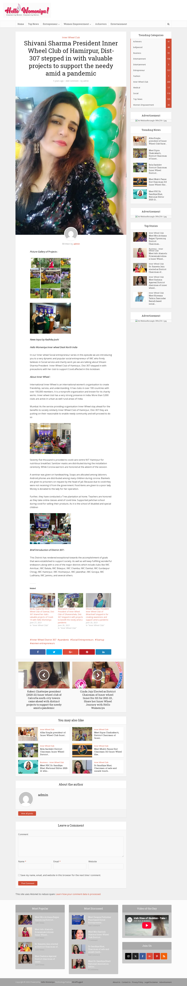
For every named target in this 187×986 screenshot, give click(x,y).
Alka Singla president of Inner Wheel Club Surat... (53, 734)
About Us (116, 982)
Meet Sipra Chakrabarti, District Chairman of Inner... (106, 735)
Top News (33, 23)
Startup (100, 639)
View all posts (27, 813)
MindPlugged (77, 982)
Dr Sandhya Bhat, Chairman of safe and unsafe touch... (105, 768)
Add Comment (72, 81)
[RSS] (164, 956)
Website (92, 861)
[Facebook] (142, 956)
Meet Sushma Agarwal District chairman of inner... (46, 959)
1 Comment (92, 940)
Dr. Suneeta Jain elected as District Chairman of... (157, 269)
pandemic (64, 639)
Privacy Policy (137, 982)
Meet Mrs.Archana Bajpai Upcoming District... (47, 918)
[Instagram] (128, 956)
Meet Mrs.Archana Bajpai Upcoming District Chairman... (158, 239)
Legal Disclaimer (151, 982)
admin (86, 81)
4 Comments (93, 969)
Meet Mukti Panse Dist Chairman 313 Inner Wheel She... (108, 752)
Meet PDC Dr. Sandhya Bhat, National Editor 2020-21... (156, 195)
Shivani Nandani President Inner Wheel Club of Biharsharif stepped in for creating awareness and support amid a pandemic (97, 614)
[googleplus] (149, 956)
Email (57, 861)
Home (21, 23)
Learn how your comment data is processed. (78, 894)
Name (22, 861)
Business (44, 762)
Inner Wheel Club (71, 37)
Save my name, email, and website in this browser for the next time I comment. (61, 875)
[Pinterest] (157, 956)
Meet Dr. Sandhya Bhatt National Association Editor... (99, 964)
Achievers (101, 23)
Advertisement (165, 982)
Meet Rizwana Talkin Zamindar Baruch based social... (157, 299)
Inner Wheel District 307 (43, 639)
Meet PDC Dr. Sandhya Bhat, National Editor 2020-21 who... (54, 768)
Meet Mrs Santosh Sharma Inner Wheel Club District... (98, 934)
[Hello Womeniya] (27, 10)
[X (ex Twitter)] (135, 956)
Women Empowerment (76, 23)
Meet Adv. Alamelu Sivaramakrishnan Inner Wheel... (158, 256)
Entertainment (119, 23)
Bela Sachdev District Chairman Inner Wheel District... (52, 752)
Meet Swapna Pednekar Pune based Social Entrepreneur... (99, 920)
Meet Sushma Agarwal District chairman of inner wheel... (158, 283)
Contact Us (126, 982)
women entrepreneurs (43, 643)
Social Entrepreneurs (83, 639)
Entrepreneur (50, 23)
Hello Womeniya (47, 982)
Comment (23, 834)
